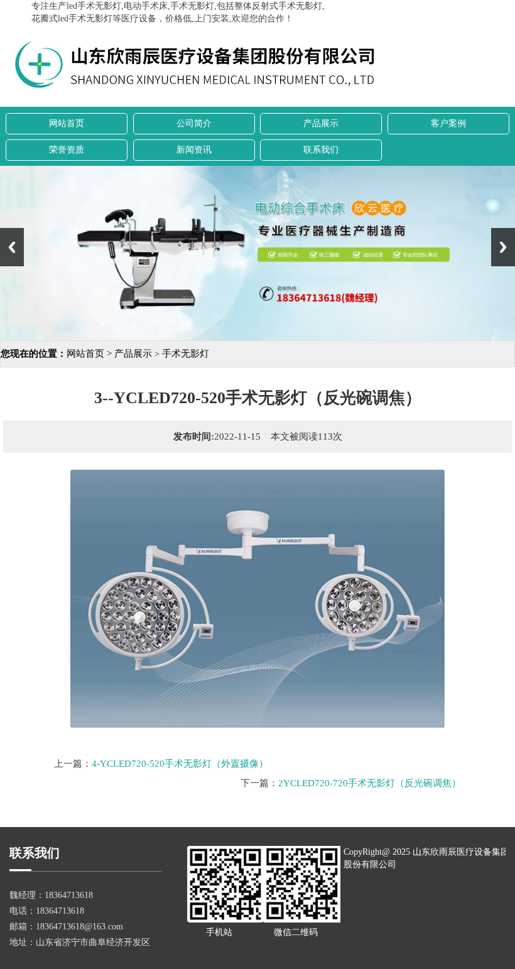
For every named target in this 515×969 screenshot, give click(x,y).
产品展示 (321, 123)
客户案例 (448, 123)
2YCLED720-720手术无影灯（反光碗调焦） (369, 783)
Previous (12, 247)
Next (503, 247)
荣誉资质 (66, 149)
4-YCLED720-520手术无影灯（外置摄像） (180, 764)
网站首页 (66, 123)
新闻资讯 (194, 149)
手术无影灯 (185, 354)
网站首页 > (90, 354)
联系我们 (321, 149)
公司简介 (194, 123)
